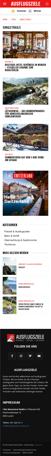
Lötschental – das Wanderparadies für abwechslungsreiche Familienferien (24, 113)
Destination (12, 108)
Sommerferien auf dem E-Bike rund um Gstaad (24, 159)
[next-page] (8, 319)
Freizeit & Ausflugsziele (30, 264)
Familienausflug (26, 284)
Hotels (9, 62)
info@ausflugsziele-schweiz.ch (16, 425)
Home (5, 19)
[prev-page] (4, 319)
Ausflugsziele (24, 286)
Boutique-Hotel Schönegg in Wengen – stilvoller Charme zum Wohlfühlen (25, 67)
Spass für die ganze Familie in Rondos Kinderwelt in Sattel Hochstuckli (30, 306)
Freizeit (21, 267)
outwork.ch (38, 445)
